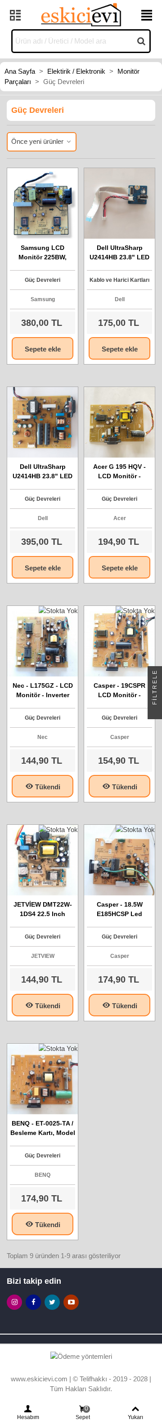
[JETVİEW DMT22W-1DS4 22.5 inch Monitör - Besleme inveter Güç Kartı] (42, 860)
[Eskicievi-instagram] (14, 1302)
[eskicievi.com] (81, 15)
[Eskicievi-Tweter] (52, 1302)
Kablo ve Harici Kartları (119, 280)
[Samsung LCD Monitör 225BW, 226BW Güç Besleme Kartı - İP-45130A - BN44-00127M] (42, 203)
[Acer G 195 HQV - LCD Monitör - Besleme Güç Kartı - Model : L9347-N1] (119, 422)
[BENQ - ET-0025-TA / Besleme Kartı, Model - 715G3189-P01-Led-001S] (42, 1079)
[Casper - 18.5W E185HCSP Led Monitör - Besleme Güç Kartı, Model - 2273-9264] (119, 860)
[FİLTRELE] (155, 712)
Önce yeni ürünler (38, 141)
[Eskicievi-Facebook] (33, 1302)
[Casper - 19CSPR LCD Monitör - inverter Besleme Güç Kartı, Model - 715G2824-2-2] (119, 641)
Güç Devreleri (42, 280)
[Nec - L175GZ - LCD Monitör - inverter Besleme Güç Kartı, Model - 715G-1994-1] (42, 641)
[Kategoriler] (15, 14)
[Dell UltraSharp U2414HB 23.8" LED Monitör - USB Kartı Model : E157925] (119, 203)
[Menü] (146, 14)
